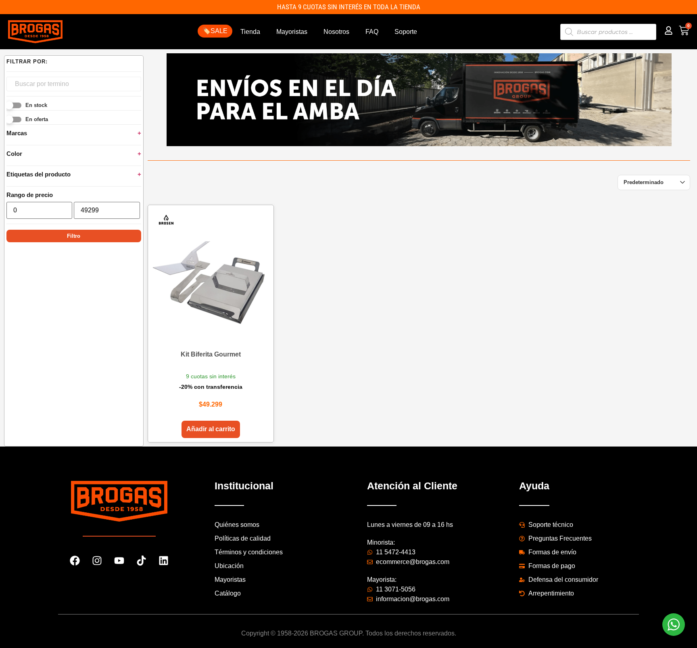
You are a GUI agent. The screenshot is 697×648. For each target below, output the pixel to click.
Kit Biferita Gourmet (211, 354)
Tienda (250, 31)
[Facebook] (75, 561)
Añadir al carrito (210, 429)
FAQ (371, 31)
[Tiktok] (141, 561)
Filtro (73, 236)
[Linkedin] (163, 561)
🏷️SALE (214, 30)
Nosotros (336, 31)
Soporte (405, 31)
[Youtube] (119, 561)
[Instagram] (97, 561)
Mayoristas (291, 31)
